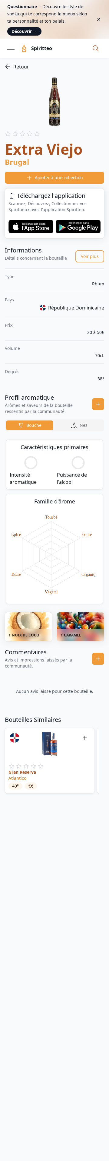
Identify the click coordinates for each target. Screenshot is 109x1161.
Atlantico (17, 778)
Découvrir (24, 31)
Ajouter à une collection (59, 177)
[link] (54, 66)
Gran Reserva (22, 772)
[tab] (29, 425)
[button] (96, 48)
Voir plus (90, 256)
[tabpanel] (54, 521)
